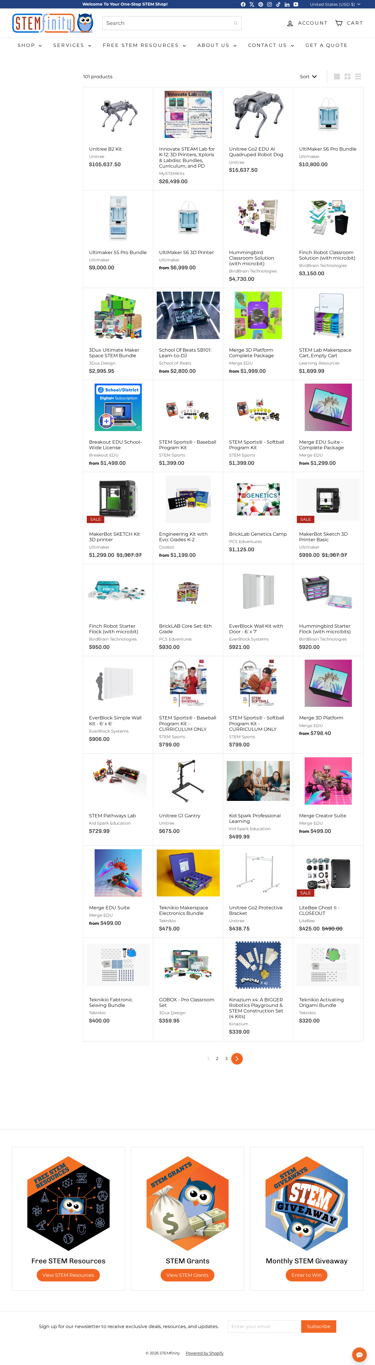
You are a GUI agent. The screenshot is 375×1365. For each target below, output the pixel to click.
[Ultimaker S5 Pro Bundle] (118, 233)
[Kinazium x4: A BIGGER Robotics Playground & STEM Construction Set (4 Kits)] (258, 989)
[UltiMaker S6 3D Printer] (188, 233)
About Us (214, 45)
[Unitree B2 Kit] (118, 130)
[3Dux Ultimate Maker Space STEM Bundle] (118, 334)
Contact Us (268, 45)
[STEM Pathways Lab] (118, 797)
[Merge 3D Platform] (328, 699)
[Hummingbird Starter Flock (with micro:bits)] (328, 610)
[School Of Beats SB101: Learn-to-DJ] (188, 334)
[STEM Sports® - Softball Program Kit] (258, 426)
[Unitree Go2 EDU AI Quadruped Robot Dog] (258, 133)
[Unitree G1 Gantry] (188, 797)
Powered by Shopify (205, 1353)
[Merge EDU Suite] (118, 889)
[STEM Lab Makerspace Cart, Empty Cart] (328, 334)
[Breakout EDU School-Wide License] (118, 426)
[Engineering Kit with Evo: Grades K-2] (188, 518)
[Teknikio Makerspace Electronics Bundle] (188, 892)
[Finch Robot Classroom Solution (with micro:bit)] (328, 236)
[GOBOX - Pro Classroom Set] (188, 984)
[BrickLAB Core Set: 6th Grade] (188, 610)
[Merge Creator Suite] (328, 797)
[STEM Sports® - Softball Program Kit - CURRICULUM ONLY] (258, 705)
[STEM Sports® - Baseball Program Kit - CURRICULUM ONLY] (188, 705)
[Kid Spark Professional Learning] (258, 800)
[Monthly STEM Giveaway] (306, 1203)
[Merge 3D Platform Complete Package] (258, 334)
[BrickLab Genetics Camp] (258, 515)
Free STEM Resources (142, 45)
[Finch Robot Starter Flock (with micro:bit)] (118, 610)
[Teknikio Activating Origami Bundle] (328, 984)
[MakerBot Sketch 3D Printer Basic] (328, 518)
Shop (27, 45)
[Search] (236, 23)
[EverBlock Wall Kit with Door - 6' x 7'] (258, 610)
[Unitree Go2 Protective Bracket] (258, 892)
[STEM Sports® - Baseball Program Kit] (188, 426)
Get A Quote (327, 45)
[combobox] (172, 23)
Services (70, 45)
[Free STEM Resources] (68, 1203)
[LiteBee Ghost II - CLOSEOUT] (328, 892)
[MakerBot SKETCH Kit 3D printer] (118, 518)
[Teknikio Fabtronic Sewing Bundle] (118, 984)
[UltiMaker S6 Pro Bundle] (328, 130)
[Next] (237, 1059)
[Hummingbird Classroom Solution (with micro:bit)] (258, 239)
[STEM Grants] (187, 1203)
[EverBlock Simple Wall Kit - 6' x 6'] (118, 702)
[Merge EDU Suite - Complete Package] (328, 426)
